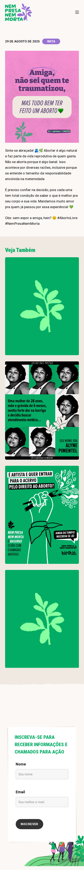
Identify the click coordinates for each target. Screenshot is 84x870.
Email (20, 792)
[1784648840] (42, 619)
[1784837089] (42, 410)
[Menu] (77, 12)
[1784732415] (42, 515)
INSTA (51, 41)
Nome (21, 764)
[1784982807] (42, 306)
